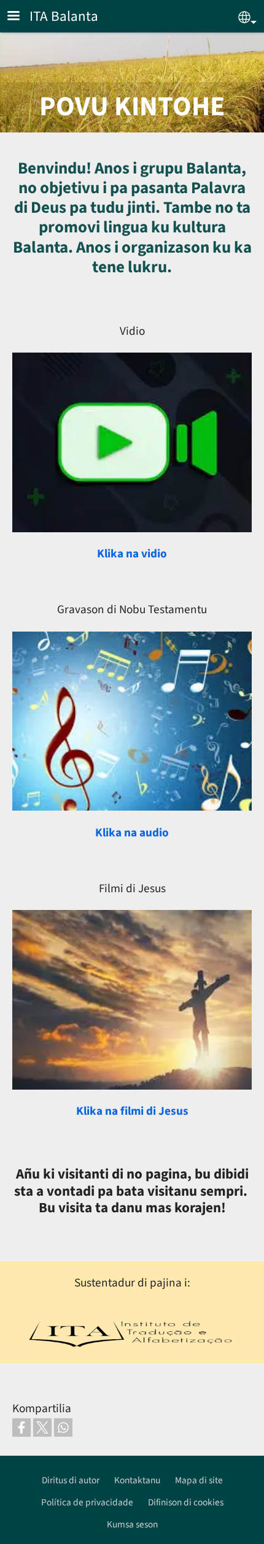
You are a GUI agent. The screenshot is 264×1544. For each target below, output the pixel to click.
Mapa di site (199, 1480)
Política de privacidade (87, 1502)
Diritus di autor (70, 1480)
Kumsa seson (132, 1524)
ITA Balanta (63, 16)
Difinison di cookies (185, 1502)
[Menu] (20, 17)
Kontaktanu (137, 1480)
